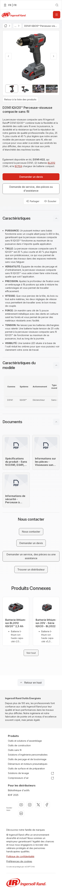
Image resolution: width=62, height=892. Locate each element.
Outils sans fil (14, 750)
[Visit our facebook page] (47, 805)
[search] (57, 5)
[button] (31, 218)
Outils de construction (19, 745)
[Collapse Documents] (56, 422)
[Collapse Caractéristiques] (56, 218)
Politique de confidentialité (20, 856)
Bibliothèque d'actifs (19, 790)
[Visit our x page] (38, 805)
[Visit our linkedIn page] (21, 813)
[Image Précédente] (8, 56)
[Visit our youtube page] (21, 805)
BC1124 (18, 166)
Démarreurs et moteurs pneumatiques (27, 764)
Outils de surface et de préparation (26, 768)
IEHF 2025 (13, 795)
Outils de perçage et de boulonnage (27, 759)
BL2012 (51, 162)
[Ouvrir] (56, 14)
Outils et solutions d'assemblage (25, 740)
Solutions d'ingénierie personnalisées (28, 754)
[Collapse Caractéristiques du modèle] (56, 365)
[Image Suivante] (53, 56)
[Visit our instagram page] (30, 805)
